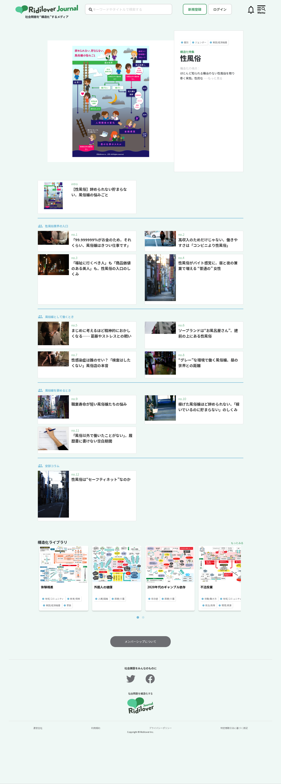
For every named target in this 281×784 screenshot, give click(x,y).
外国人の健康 (103, 587)
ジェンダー (200, 42)
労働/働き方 (210, 598)
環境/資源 (226, 605)
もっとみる (237, 543)
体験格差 (47, 587)
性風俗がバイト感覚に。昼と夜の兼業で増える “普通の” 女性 (208, 265)
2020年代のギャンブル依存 (166, 587)
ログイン (219, 9)
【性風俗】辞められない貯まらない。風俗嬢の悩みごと (99, 191)
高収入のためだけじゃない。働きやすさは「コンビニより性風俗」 (208, 242)
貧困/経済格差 (220, 42)
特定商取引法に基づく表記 (234, 728)
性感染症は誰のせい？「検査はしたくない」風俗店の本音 (101, 362)
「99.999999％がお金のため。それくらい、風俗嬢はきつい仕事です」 (101, 242)
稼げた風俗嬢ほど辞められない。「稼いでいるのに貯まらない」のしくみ (208, 406)
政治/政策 (210, 605)
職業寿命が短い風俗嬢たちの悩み (99, 404)
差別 (186, 42)
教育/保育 (75, 598)
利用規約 (95, 728)
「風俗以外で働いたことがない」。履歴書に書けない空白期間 (101, 438)
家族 (69, 605)
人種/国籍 (103, 598)
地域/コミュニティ (54, 598)
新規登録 (194, 9)
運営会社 (37, 728)
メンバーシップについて (140, 641)
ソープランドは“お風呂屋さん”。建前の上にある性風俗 (208, 333)
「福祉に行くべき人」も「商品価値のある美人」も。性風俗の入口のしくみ (101, 268)
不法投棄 (206, 587)
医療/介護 (119, 598)
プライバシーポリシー (160, 728)
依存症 (154, 598)
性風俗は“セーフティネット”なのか (101, 479)
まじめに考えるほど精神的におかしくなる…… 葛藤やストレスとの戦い (101, 333)
